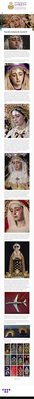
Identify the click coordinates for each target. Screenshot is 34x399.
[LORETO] (17, 9)
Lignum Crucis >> (17, 378)
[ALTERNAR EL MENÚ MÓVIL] (2, 13)
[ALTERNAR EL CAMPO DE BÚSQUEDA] (31, 13)
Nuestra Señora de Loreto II (15, 32)
